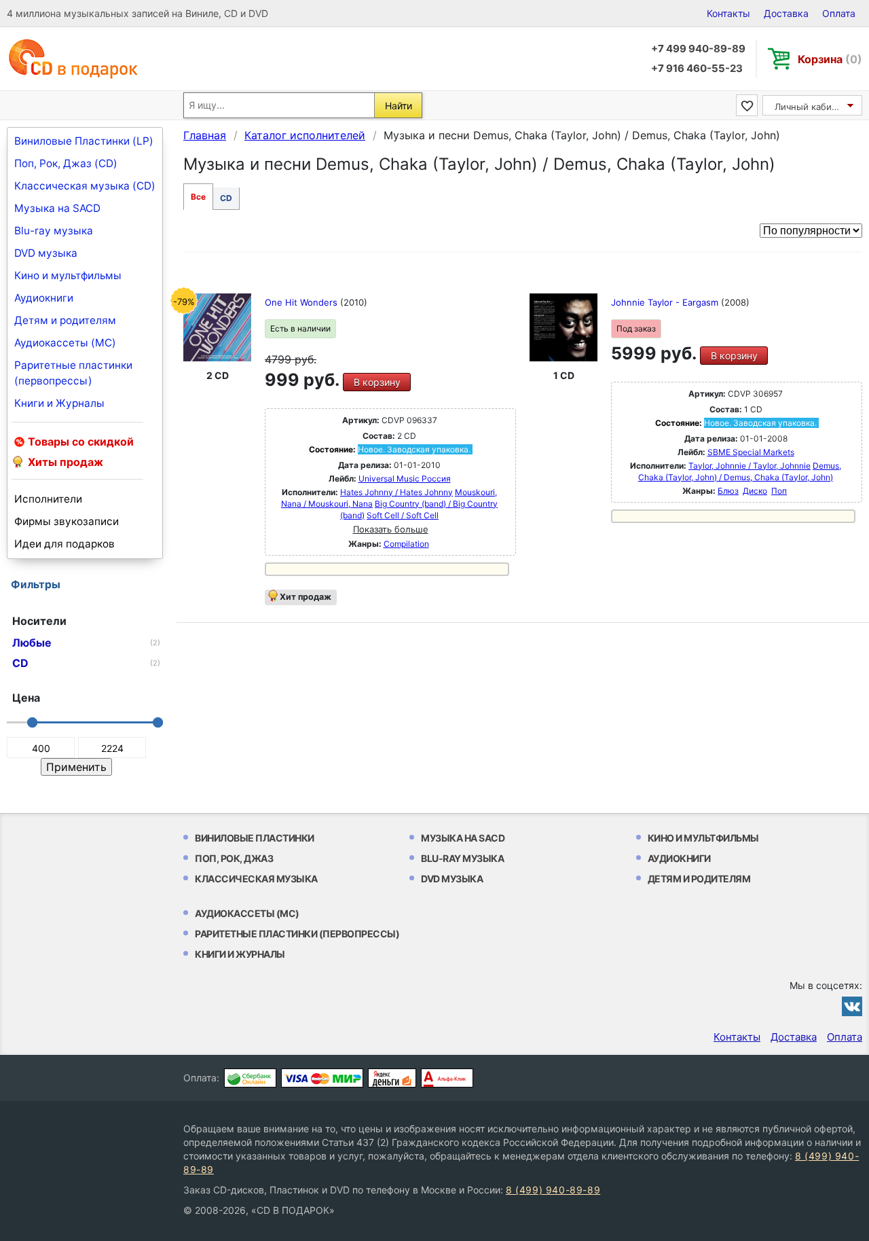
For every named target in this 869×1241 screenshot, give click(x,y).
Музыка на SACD (57, 208)
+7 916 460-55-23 (697, 68)
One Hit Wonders (302, 302)
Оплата (838, 13)
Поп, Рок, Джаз (234, 858)
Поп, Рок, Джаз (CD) (65, 163)
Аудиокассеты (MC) (65, 342)
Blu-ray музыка (53, 230)
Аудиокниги (43, 297)
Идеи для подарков (64, 543)
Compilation (406, 544)
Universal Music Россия (404, 478)
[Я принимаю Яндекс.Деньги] (392, 1077)
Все (198, 197)
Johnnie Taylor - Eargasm (666, 302)
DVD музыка (45, 253)
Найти (398, 105)
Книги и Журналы (59, 403)
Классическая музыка (256, 878)
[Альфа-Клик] (447, 1077)
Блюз (728, 491)
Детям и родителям (65, 320)
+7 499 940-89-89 (698, 48)
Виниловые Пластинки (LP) (83, 140)
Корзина (830, 59)
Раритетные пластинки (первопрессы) (73, 373)
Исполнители (48, 498)
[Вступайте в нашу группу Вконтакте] (852, 1006)
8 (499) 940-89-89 (553, 1189)
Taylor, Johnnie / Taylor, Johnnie (749, 466)
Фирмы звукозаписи (66, 521)
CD (226, 198)
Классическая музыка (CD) (84, 185)
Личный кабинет (811, 106)
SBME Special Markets (750, 452)
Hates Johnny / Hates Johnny (396, 492)
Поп (779, 491)
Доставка (786, 13)
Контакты (728, 13)
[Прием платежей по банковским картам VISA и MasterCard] (322, 1077)
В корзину (377, 382)
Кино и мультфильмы (68, 275)
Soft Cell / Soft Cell (403, 515)
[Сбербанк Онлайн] (250, 1077)
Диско (755, 491)
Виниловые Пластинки (254, 838)
